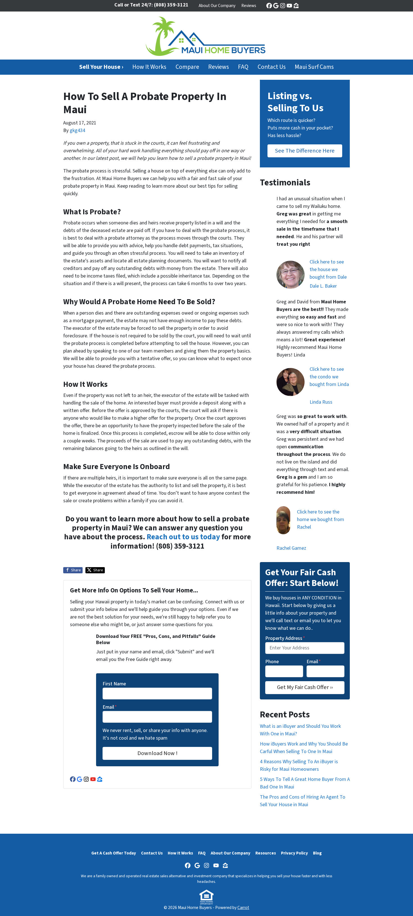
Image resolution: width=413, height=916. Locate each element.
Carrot (243, 907)
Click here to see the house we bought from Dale (328, 269)
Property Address (285, 638)
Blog (317, 853)
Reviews (248, 6)
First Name (114, 683)
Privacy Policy (294, 853)
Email (110, 707)
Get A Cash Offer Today (113, 853)
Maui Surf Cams (314, 67)
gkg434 (77, 130)
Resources (265, 853)
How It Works (149, 67)
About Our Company (217, 6)
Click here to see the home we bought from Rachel (320, 519)
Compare (187, 67)
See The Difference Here (305, 151)
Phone (272, 661)
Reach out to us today (183, 536)
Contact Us (272, 67)
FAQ (243, 67)
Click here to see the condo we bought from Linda (329, 377)
